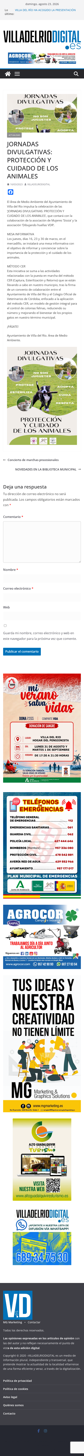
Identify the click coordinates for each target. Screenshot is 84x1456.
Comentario (13, 517)
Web (6, 607)
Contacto (9, 1413)
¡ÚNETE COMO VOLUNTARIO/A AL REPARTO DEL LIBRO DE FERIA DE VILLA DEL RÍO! (46, 12)
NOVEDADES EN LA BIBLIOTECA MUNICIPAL (45, 469)
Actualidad (14, 135)
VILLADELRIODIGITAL (38, 184)
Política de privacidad (17, 1381)
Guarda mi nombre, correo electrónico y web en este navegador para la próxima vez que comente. (40, 636)
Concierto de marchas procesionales (33, 460)
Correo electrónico (18, 588)
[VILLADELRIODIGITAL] (8, 73)
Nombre (10, 570)
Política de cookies (15, 1389)
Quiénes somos (13, 1405)
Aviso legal (10, 1397)
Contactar (34, 1322)
